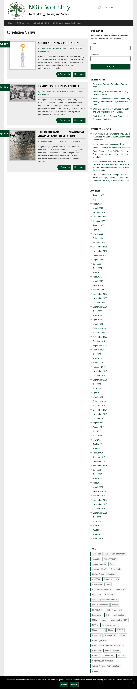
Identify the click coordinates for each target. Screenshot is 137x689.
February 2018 (99, 401)
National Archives (109, 625)
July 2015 (97, 517)
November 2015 (100, 504)
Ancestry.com (110, 559)
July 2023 (97, 199)
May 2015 (97, 526)
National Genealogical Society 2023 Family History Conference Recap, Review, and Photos (111, 102)
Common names (111, 579)
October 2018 (99, 375)
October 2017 (99, 418)
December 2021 (100, 247)
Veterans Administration (102, 661)
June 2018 (97, 388)
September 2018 (100, 380)
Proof (123, 635)
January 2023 (99, 212)
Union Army (109, 656)
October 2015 (99, 508)
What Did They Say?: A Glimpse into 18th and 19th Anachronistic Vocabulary (111, 137)
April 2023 (97, 204)
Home (11, 23)
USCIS (121, 656)
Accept (64, 684)
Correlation (97, 584)
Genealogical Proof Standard (104, 599)
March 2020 (98, 324)
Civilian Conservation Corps (104, 574)
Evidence (119, 589)
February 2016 (99, 491)
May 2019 (97, 358)
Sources (96, 656)
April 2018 (97, 393)
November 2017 (100, 414)
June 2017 (97, 435)
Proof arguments (99, 640)
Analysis (96, 559)
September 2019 (100, 345)
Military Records (99, 620)
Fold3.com (109, 594)
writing (95, 671)
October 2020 (99, 302)
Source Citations (112, 650)
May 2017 (97, 440)
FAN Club (96, 594)
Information (97, 615)
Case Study (116, 569)
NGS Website (23, 23)
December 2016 (100, 461)
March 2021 (98, 281)
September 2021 (100, 255)
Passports (96, 635)
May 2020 (97, 315)
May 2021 (97, 272)
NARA (95, 625)
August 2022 (98, 225)
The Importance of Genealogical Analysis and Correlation (61, 134)
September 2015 (100, 513)
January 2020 (99, 332)
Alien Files (96, 554)
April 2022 (97, 229)
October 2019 (99, 341)
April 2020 (97, 320)
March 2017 (98, 448)
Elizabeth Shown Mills (101, 589)
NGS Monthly (39, 10)
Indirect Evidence (114, 610)
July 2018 (97, 384)
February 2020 (99, 328)
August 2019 (98, 350)
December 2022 (100, 217)
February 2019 (99, 367)
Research (96, 650)
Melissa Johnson (47, 141)
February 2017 (99, 453)
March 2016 (98, 487)
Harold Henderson (100, 605)
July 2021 (97, 264)
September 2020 (100, 307)
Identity (115, 605)
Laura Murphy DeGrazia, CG (52, 48)
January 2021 (99, 290)
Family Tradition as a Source (58, 86)
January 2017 (99, 457)
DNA (108, 584)
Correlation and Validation (58, 43)
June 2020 (97, 311)
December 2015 (100, 500)
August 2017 (98, 427)
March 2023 (98, 208)
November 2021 (100, 251)
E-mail (93, 44)
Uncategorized (43, 51)
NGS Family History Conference (66, 23)
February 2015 (99, 538)
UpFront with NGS (41, 23)
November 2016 (100, 465)
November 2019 (100, 337)
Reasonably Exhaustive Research (107, 645)
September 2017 (100, 423)
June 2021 (97, 268)
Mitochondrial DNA (119, 620)
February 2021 (99, 285)
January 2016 (99, 496)
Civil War (96, 579)
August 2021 (98, 259)
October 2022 (99, 221)
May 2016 (97, 478)
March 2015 (98, 534)
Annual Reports (99, 564)
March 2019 (98, 362)
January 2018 (99, 405)
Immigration (97, 610)
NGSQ (120, 630)
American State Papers (115, 554)
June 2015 (97, 521)
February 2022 (99, 238)
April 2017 (97, 444)
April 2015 (97, 530)
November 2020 (100, 298)
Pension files (110, 635)
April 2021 (97, 277)
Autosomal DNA (99, 569)
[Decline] (133, 682)
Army (112, 564)
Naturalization (98, 630)
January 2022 (99, 242)
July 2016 (97, 470)
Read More (79, 74)
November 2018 (100, 371)
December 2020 (100, 294)
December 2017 (100, 410)
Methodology (119, 615)
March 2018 (98, 397)
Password (94, 54)
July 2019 (97, 354)
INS (107, 615)
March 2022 (98, 234)
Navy (110, 630)
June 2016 (97, 474)
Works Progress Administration (105, 666)
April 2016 (97, 483)
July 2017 (97, 431)
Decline (74, 684)
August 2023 (98, 195)
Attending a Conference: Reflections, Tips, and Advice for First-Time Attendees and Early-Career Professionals (112, 177)
